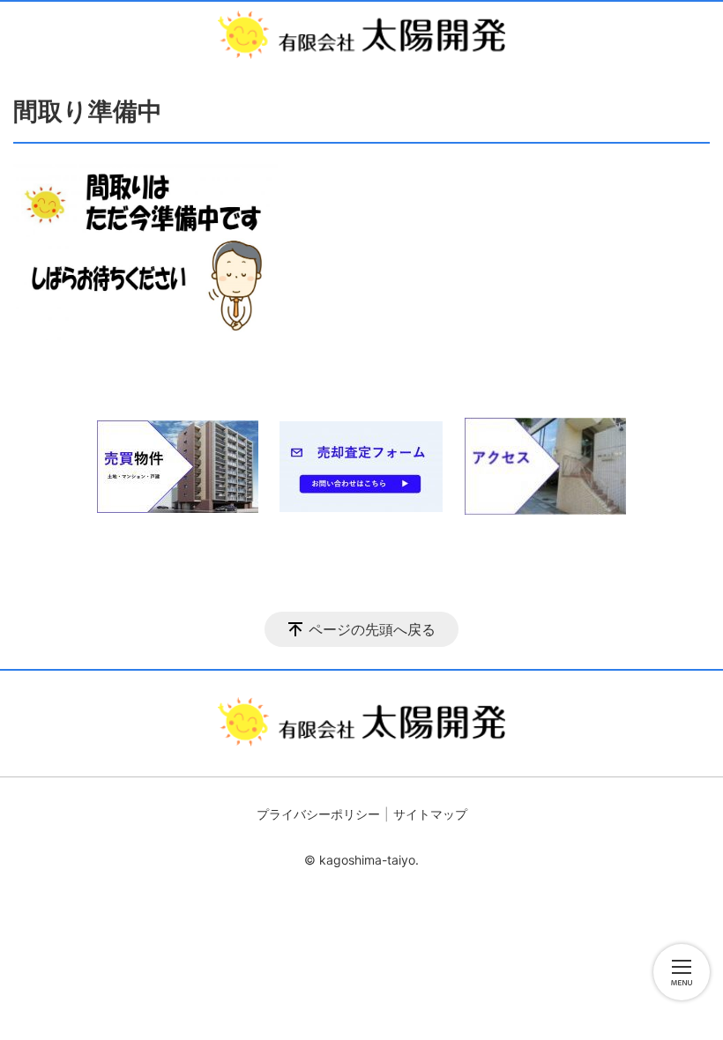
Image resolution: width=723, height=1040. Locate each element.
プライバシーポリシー (318, 813)
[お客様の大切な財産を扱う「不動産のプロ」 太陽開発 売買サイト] (361, 35)
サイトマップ (430, 813)
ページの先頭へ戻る (372, 629)
